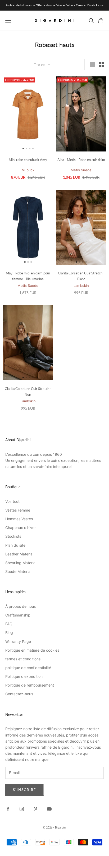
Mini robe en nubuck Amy (28, 160)
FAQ (8, 624)
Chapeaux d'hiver (20, 527)
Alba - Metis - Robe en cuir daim (81, 160)
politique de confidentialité (28, 667)
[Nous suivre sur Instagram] (21, 809)
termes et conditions (22, 659)
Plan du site (15, 545)
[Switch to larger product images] (92, 64)
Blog (9, 632)
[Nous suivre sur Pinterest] (35, 809)
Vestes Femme (17, 510)
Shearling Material (20, 562)
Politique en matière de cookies (32, 650)
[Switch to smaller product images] (101, 64)
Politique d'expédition (24, 676)
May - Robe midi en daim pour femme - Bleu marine (28, 276)
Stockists (13, 536)
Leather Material (19, 554)
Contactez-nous (19, 694)
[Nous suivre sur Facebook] (8, 809)
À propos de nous (20, 606)
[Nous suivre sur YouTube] (49, 809)
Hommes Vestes (19, 519)
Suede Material (18, 571)
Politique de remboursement (29, 685)
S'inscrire (24, 790)
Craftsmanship (17, 615)
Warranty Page (18, 641)
